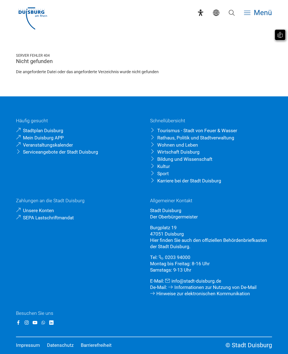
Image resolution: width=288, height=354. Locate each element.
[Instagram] (26, 322)
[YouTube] (35, 322)
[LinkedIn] (51, 322)
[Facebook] (18, 322)
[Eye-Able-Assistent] (200, 12)
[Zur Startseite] (32, 19)
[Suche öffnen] (231, 12)
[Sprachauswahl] (216, 12)
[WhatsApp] (43, 322)
